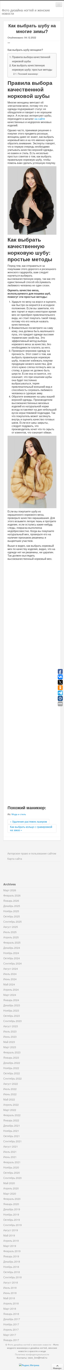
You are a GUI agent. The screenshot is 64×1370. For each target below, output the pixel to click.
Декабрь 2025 (11, 906)
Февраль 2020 (12, 1199)
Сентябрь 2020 (12, 1178)
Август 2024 (10, 969)
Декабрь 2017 (11, 1319)
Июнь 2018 (10, 1293)
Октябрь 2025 (11, 916)
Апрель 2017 (11, 1329)
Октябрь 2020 (11, 1173)
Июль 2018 (10, 1288)
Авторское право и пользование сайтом (31, 853)
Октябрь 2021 (11, 1136)
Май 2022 (9, 1099)
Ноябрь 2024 (11, 953)
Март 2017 (9, 1335)
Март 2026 (9, 890)
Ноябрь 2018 (11, 1267)
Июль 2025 (10, 932)
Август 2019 (10, 1230)
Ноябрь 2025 (11, 911)
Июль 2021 (10, 1152)
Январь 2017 (11, 1340)
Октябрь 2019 (11, 1220)
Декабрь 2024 (11, 948)
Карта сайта (14, 859)
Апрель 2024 (11, 989)
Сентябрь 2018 (12, 1277)
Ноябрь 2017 (11, 1324)
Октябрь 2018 (11, 1272)
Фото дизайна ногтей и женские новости (26, 12)
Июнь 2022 (10, 1094)
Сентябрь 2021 (12, 1141)
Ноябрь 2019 (11, 1214)
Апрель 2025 (11, 937)
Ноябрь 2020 (11, 1167)
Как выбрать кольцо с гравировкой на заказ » (31, 828)
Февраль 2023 (12, 1052)
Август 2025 (10, 927)
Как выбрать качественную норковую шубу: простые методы (32, 67)
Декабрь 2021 (11, 1125)
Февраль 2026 (12, 895)
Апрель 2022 (11, 1105)
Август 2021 (10, 1146)
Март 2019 (9, 1246)
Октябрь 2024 (11, 958)
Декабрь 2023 (11, 1005)
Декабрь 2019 (11, 1209)
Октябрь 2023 (11, 1016)
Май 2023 (9, 1042)
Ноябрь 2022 (11, 1068)
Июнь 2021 (10, 1157)
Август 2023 (10, 1026)
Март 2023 (9, 1047)
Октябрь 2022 (11, 1073)
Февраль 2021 (12, 1162)
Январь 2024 (11, 1000)
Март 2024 (9, 995)
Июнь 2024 (10, 979)
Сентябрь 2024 (12, 963)
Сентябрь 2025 (12, 921)
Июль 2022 (10, 1089)
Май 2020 (9, 1183)
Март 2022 (9, 1110)
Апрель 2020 (11, 1188)
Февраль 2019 (12, 1251)
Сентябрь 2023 (12, 1021)
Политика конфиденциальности (32, 1354)
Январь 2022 (11, 1120)
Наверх (57, 1368)
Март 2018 (9, 1309)
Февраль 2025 (12, 942)
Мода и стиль (18, 814)
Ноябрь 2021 (11, 1131)
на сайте (39, 119)
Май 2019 (9, 1235)
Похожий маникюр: (28, 73)
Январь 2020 (11, 1204)
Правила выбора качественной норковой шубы (31, 59)
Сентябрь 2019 (12, 1225)
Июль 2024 (10, 974)
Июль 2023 (10, 1031)
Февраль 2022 (12, 1115)
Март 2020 (9, 1193)
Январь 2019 (11, 1256)
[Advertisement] (32, 682)
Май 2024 (9, 984)
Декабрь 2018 (11, 1261)
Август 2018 (10, 1282)
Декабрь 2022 (11, 1063)
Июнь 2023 (10, 1037)
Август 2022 (10, 1084)
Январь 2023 (11, 1057)
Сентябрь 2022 (12, 1078)
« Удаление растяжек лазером (28, 821)
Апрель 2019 (11, 1241)
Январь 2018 (11, 1314)
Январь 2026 (11, 901)
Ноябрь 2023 (11, 1010)
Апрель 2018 (11, 1303)
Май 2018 (9, 1298)
